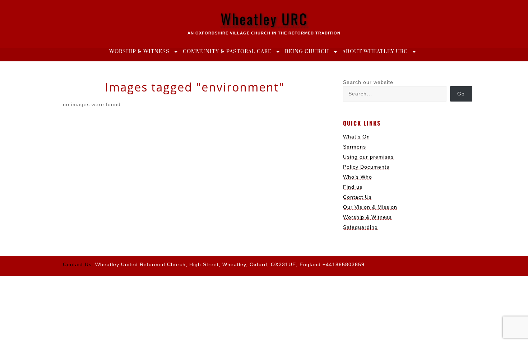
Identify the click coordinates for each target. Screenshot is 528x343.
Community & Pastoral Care (227, 51)
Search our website (368, 82)
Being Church (307, 51)
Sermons (354, 147)
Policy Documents (366, 167)
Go (461, 94)
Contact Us (357, 197)
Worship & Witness (139, 51)
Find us (352, 187)
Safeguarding (360, 227)
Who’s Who (357, 177)
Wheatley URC (264, 18)
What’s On (356, 137)
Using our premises (368, 157)
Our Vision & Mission (370, 207)
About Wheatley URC (375, 51)
